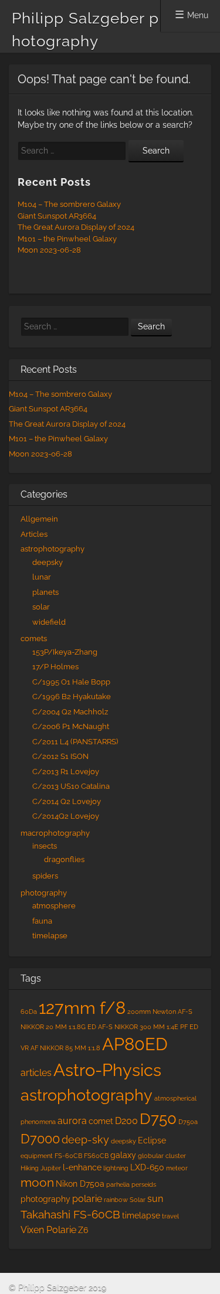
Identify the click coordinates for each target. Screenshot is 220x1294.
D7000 (40, 1139)
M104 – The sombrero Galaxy (69, 204)
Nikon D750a (80, 1184)
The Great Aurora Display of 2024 (76, 227)
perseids (143, 1184)
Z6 (83, 1230)
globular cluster (162, 1155)
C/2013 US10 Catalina (71, 786)
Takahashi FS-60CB (70, 1214)
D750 (158, 1118)
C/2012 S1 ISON (60, 756)
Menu (197, 15)
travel (170, 1216)
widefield (49, 622)
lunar (41, 577)
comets (34, 638)
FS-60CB (68, 1155)
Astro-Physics (107, 1070)
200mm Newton (151, 1011)
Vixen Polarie (48, 1229)
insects (44, 846)
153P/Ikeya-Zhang (64, 652)
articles (36, 1072)
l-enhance (82, 1167)
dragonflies (64, 859)
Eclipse (152, 1140)
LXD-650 (147, 1167)
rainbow (116, 1199)
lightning (115, 1168)
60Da (29, 1011)
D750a (188, 1121)
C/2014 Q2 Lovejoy (66, 801)
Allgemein (39, 519)
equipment (37, 1155)
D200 (126, 1120)
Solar (137, 1199)
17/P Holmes (55, 666)
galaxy (123, 1155)
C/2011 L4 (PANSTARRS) (75, 741)
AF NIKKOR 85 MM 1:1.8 (65, 1047)
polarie (87, 1198)
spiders (45, 875)
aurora (72, 1120)
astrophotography (52, 548)
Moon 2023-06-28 (49, 250)
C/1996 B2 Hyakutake (71, 696)
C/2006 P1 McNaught (70, 726)
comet (101, 1121)
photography (44, 892)
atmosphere (54, 905)
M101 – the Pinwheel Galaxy (67, 238)
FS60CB (96, 1155)
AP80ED (135, 1044)
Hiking (30, 1168)
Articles (34, 534)
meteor (177, 1168)
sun (155, 1198)
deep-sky (85, 1139)
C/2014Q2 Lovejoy (65, 816)
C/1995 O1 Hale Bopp (71, 681)
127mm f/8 (82, 1008)
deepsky (47, 562)
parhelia (118, 1184)
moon (37, 1183)
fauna (42, 921)
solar (41, 606)
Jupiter (50, 1168)
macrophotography (55, 833)
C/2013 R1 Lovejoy (65, 771)
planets (45, 592)
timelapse (49, 935)
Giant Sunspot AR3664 (57, 216)
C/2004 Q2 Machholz (70, 711)
